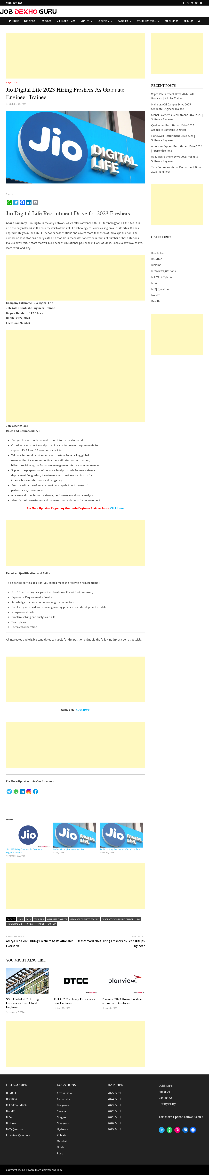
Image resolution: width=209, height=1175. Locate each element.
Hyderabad (63, 1129)
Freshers (39, 919)
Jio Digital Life (14, 923)
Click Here (117, 508)
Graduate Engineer (57, 919)
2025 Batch (114, 1093)
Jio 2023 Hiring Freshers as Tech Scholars (120, 849)
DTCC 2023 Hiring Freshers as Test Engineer (74, 1001)
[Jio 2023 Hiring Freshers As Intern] (74, 835)
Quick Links (171, 21)
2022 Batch (114, 1111)
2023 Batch (114, 1105)
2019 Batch (114, 1129)
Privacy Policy (167, 1104)
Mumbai (29, 923)
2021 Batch (114, 1117)
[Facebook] (184, 3)
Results (188, 21)
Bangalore (63, 1105)
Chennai (61, 1111)
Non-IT (155, 295)
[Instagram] (188, 3)
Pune (60, 1153)
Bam (59, 1169)
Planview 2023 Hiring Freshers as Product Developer (122, 1001)
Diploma (156, 265)
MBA (154, 283)
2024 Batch (114, 1099)
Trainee (40, 923)
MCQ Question (160, 289)
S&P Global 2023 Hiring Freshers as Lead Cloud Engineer (22, 1003)
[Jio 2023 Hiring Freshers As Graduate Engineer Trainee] (28, 835)
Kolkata (61, 1135)
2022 (20, 919)
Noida (60, 1147)
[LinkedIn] (192, 3)
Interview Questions (163, 271)
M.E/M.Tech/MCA (66, 21)
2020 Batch (114, 1123)
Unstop (52, 923)
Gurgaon (62, 1117)
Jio (138, 919)
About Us (164, 1092)
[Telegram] (196, 3)
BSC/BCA (46, 21)
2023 (28, 919)
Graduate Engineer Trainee (84, 919)
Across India (64, 1093)
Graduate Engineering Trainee (117, 919)
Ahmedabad (64, 1099)
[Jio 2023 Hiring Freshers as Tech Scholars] (121, 835)
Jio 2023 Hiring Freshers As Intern (69, 849)
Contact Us (165, 1098)
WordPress (45, 1169)
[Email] (201, 3)
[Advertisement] (75, 56)
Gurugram (63, 1123)
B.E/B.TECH (30, 21)
